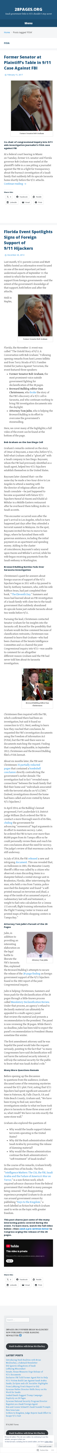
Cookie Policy (49, 1442)
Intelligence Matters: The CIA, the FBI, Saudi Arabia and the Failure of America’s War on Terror (28, 1176)
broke (33, 392)
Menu (28, 23)
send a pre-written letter (34, 1228)
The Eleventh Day (21, 594)
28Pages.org (28, 9)
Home (7, 32)
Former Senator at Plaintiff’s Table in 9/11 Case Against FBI (27, 62)
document (21, 862)
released (32, 858)
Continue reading (15, 183)
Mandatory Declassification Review (30, 1002)
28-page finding (31, 973)
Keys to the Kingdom (28, 1202)
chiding (8, 822)
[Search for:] (18, 1320)
